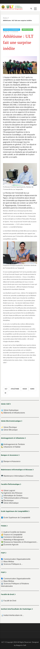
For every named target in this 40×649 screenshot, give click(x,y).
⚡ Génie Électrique (9, 427)
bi (5, 393)
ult (6, 389)
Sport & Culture (27, 30)
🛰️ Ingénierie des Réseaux (11, 493)
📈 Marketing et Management (12, 540)
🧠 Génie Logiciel (8, 490)
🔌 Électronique (7, 500)
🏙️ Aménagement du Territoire (13, 444)
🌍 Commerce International (11, 537)
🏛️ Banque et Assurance (10, 461)
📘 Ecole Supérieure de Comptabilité (15, 517)
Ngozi (25, 389)
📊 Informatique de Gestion (11, 495)
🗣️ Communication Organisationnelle (15, 559)
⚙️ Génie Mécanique (9, 430)
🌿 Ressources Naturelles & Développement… (19, 542)
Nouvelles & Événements (11, 30)
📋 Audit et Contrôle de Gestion (13, 532)
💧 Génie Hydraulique (9, 410)
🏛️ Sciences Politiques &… (12, 564)
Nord (32, 389)
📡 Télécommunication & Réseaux (14, 498)
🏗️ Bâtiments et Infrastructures (13, 413)
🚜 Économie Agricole (9, 545)
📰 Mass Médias (7, 561)
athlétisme (15, 389)
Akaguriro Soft (21, 645)
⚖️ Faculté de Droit (8, 601)
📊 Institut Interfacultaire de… (12, 615)
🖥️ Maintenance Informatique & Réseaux (17, 476)
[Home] (12, 7)
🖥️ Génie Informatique (10, 503)
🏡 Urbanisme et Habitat (10, 447)
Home (5, 18)
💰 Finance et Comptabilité (11, 535)
